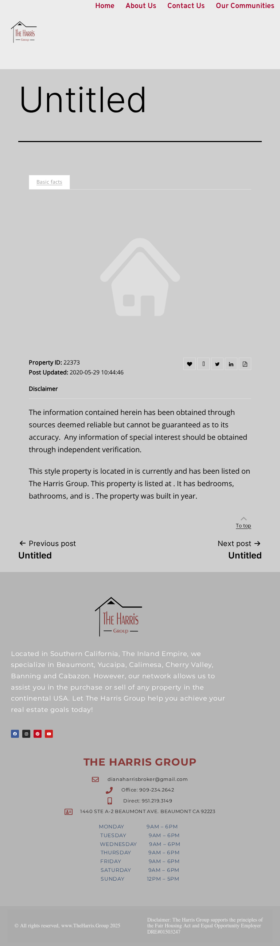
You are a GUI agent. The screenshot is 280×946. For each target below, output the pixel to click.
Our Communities (245, 6)
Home (104, 6)
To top (243, 525)
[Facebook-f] (15, 734)
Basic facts (49, 181)
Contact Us (186, 6)
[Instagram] (26, 734)
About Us (140, 6)
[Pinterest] (38, 734)
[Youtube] (49, 734)
